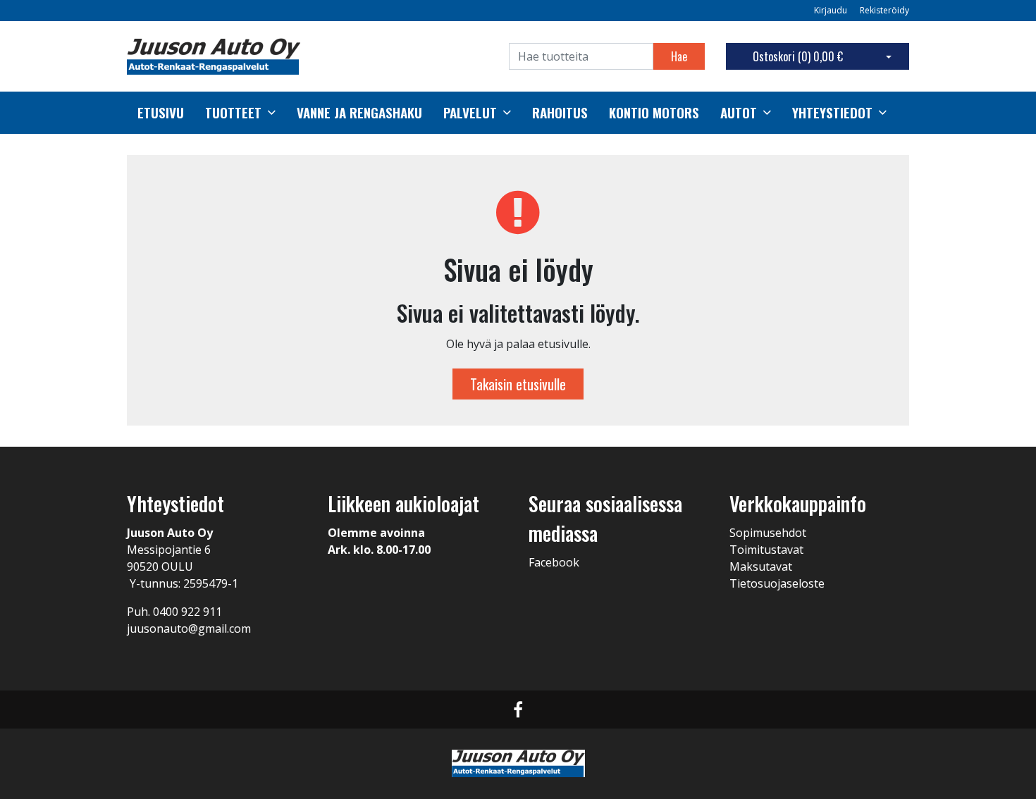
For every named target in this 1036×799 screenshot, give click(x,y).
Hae (679, 56)
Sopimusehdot (767, 532)
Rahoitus (560, 113)
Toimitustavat (766, 549)
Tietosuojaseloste (777, 583)
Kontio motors (654, 113)
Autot (738, 113)
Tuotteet (233, 113)
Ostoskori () (798, 56)
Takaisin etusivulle (518, 384)
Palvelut (470, 113)
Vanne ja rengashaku (359, 113)
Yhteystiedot (832, 113)
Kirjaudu (831, 10)
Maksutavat (760, 566)
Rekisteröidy (884, 10)
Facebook (554, 562)
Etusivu (160, 113)
